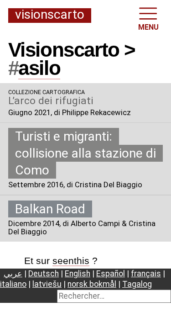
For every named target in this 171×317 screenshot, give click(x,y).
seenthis (70, 260)
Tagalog (137, 284)
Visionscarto (49, 15)
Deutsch (43, 273)
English (77, 273)
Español (110, 273)
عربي (13, 273)
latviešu (47, 284)
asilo (39, 68)
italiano (13, 284)
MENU (148, 27)
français (146, 273)
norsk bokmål (91, 284)
